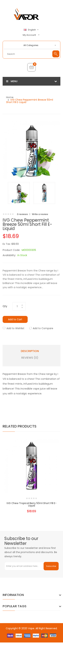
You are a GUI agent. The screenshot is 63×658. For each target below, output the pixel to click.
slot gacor (32, 649)
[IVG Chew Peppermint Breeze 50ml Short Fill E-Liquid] (19, 192)
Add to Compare (43, 328)
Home (9, 97)
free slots (50, 638)
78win (39, 635)
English (32, 29)
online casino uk (22, 638)
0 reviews (22, 214)
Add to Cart (15, 319)
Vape (31, 628)
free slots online (19, 642)
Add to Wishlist (15, 328)
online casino (35, 642)
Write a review (40, 214)
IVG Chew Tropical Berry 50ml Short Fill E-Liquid (32, 504)
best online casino (25, 635)
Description (30, 351)
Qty (5, 306)
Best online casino (39, 631)
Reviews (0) (29, 358)
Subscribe (51, 566)
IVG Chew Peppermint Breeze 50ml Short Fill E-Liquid (29, 101)
